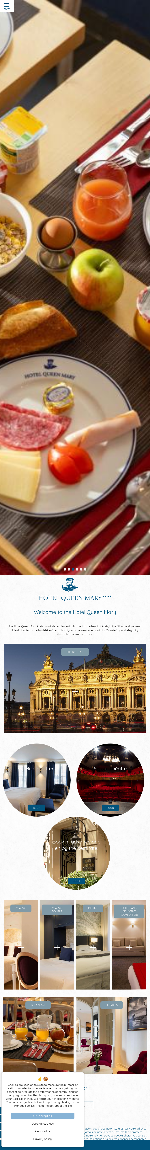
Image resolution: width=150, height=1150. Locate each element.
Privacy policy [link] (42, 1139)
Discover (75, 718)
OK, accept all (42, 1116)
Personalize (42, 1131)
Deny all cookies (42, 1123)
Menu (7, 8)
